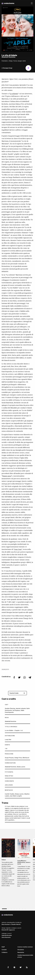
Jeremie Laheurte (21, 708)
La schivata (14, 94)
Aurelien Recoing (10, 708)
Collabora (4, 952)
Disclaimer (21, 949)
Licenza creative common (25, 947)
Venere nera (6, 476)
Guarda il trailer (14, 693)
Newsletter (21, 952)
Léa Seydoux (16, 710)
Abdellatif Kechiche (10, 721)
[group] (8, 863)
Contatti (4, 949)
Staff (3, 947)
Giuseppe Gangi (7, 68)
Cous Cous (17, 549)
